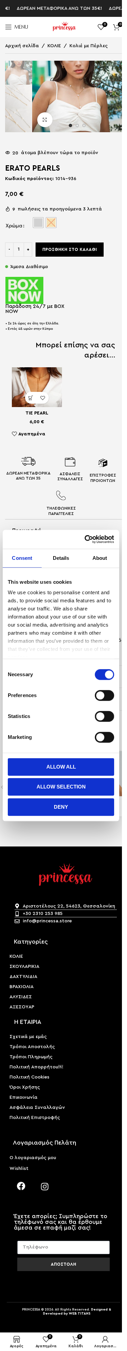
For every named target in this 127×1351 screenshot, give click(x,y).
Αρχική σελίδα (22, 46)
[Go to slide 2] (77, 125)
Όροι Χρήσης (24, 1087)
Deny (61, 807)
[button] (39, 96)
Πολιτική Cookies (29, 1077)
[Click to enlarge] (44, 119)
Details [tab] (61, 558)
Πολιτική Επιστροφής (34, 1117)
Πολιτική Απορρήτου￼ (36, 1067)
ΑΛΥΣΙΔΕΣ (20, 997)
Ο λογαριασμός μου (32, 1157)
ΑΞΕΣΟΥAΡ (21, 1007)
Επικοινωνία (23, 1097)
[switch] (104, 695)
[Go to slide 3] (84, 125)
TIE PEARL (36, 413)
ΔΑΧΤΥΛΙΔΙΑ (23, 976)
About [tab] (99, 558)
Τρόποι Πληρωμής (30, 1057)
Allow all (61, 767)
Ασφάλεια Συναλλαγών (37, 1107)
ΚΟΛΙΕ (54, 46)
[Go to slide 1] (70, 125)
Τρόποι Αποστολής (32, 1046)
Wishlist (18, 1168)
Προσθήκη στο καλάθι (69, 249)
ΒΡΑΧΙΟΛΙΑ (21, 986)
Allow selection (61, 786)
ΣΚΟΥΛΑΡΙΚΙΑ (24, 966)
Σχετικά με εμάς (28, 1036)
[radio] (38, 223)
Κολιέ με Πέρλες (88, 46)
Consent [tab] (22, 558)
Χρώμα (14, 225)
